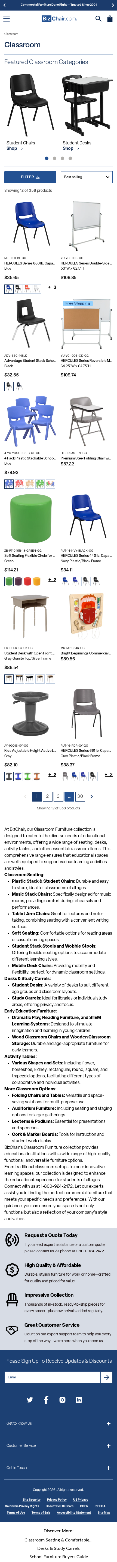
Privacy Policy (57, 1499)
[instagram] (62, 1401)
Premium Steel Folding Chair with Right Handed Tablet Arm (87, 458)
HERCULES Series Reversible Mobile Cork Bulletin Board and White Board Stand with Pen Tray (87, 361)
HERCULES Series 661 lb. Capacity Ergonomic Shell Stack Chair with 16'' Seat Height (87, 751)
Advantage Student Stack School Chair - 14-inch (30, 361)
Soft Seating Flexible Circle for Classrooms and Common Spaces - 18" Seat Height (30, 556)
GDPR (84, 1506)
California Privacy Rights (22, 1506)
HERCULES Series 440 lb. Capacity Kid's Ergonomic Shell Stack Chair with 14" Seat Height (87, 556)
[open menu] (6, 18)
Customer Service (21, 1446)
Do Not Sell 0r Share (59, 1506)
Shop (12, 149)
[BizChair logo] (59, 18)
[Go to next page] (92, 797)
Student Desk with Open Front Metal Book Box (30, 653)
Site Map (104, 1512)
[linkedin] (79, 1401)
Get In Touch (17, 1468)
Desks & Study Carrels (58, 1548)
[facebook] (46, 1401)
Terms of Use (16, 1512)
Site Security (32, 1499)
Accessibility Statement (74, 1512)
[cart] (110, 21)
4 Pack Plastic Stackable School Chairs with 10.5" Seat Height (30, 458)
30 (80, 797)
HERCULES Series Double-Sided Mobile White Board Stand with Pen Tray (87, 263)
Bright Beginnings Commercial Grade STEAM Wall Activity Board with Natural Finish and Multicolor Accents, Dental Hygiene (87, 653)
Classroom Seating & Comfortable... (58, 1540)
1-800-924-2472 (90, 1251)
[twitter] (30, 1401)
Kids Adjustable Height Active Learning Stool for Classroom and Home (30, 751)
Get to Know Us (19, 1424)
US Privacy (80, 1499)
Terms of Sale (41, 1512)
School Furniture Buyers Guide (58, 1557)
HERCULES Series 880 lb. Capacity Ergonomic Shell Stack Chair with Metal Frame (30, 263)
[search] (99, 19)
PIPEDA (100, 1506)
